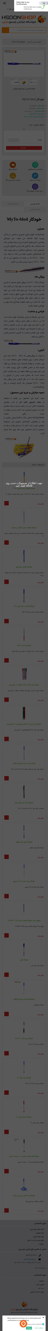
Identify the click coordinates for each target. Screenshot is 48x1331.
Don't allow (39, 1328)
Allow (29, 1328)
